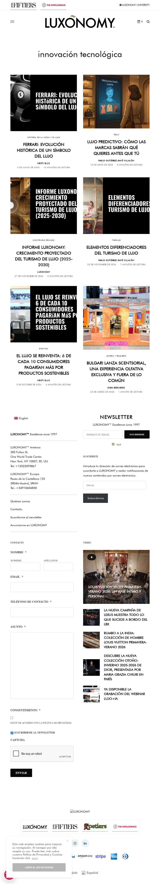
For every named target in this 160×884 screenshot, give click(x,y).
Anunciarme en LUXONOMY (28, 525)
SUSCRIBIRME (137, 434)
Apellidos (51, 560)
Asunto (18, 627)
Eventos (43, 348)
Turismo (116, 240)
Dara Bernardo (116, 387)
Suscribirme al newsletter (26, 517)
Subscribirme (96, 498)
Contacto (16, 509)
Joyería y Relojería (116, 356)
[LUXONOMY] (80, 21)
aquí (35, 858)
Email (16, 577)
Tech (116, 134)
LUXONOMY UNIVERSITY (136, 4)
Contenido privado (44, 240)
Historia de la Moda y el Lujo (43, 137)
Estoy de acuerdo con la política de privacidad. (41, 722)
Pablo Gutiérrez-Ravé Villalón (116, 160)
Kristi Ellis (44, 163)
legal (118, 444)
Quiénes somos (20, 501)
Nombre (18, 552)
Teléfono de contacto (30, 602)
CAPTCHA (17, 740)
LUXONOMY (43, 272)
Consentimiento (25, 710)
